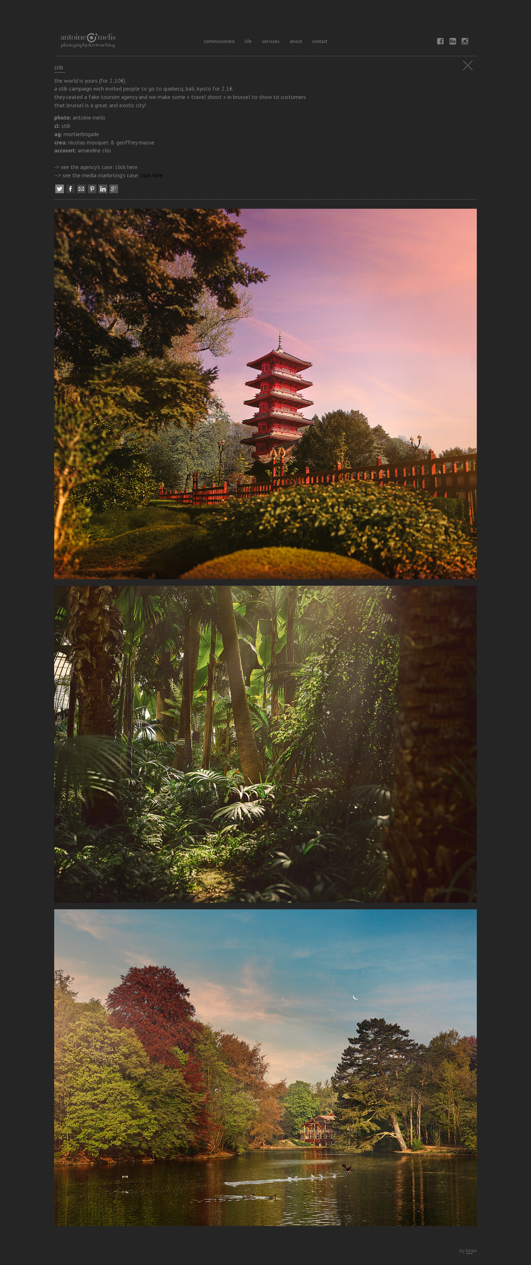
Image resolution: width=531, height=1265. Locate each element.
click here (152, 175)
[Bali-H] (265, 746)
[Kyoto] (265, 396)
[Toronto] (265, 1070)
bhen (471, 1250)
